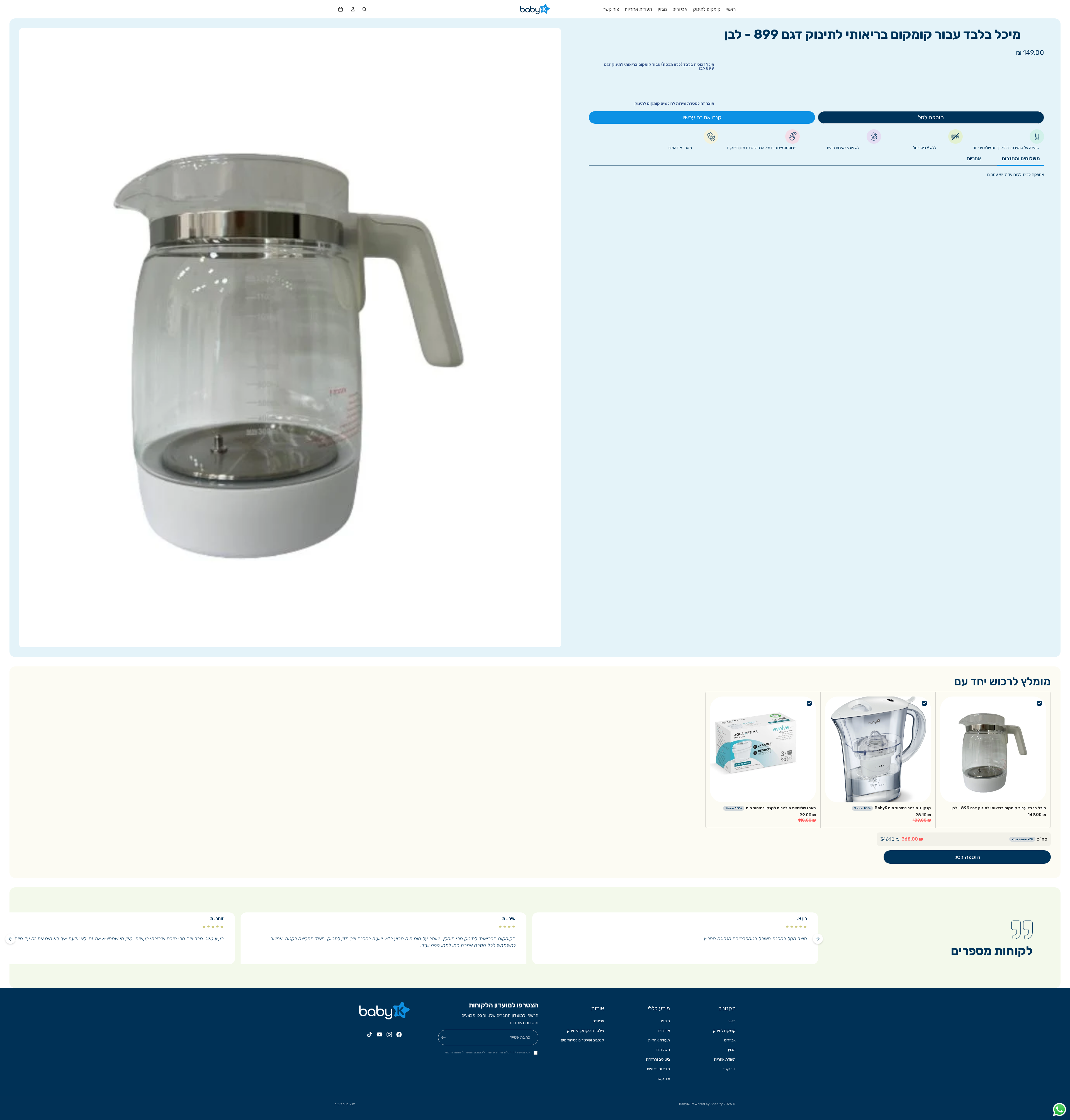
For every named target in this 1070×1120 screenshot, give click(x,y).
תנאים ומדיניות (344, 1104)
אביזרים (730, 1040)
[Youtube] (379, 1034)
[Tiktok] (369, 1034)
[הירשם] (443, 1037)
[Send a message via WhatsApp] (1059, 1109)
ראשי (732, 1021)
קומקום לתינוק (724, 1030)
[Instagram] (389, 1034)
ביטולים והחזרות (658, 1059)
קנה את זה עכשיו (701, 117)
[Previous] (819, 938)
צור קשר (729, 1069)
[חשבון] (353, 9)
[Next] (11, 938)
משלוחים (663, 1049)
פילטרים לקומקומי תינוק (585, 1030)
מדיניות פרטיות (658, 1069)
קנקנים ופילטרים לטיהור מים (582, 1040)
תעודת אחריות (725, 1059)
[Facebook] (399, 1034)
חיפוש (665, 1021)
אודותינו (664, 1030)
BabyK (684, 1104)
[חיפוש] (364, 9)
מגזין (732, 1049)
